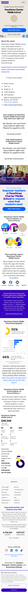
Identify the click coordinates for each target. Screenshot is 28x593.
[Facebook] (16, 550)
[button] (4, 283)
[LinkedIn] (11, 550)
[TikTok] (21, 550)
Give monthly (5, 489)
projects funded (20, 533)
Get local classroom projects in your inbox (14, 555)
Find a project (5, 487)
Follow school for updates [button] (15, 78)
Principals (5, 565)
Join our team (17, 492)
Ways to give (5, 502)
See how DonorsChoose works (14, 314)
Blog (15, 497)
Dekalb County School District (14, 7)
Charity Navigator (20, 526)
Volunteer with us (6, 500)
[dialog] (14, 581)
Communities (17, 495)
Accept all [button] (14, 590)
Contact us (17, 502)
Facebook (10, 285)
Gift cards (4, 492)
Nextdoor (24, 285)
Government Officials (14, 567)
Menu (23, 2)
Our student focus (18, 489)
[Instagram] (6, 550)
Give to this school (14, 30)
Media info (16, 500)
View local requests (11, 102)
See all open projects (14, 134)
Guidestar (15, 528)
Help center (14, 481)
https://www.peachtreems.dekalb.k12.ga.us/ (13, 105)
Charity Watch (10, 526)
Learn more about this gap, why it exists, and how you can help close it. (14, 380)
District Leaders (16, 565)
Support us (4, 497)
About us (16, 487)
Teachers (19, 563)
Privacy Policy (10, 582)
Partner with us (5, 495)
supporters (7, 533)
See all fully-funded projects (14, 159)
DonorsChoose (5, 2)
